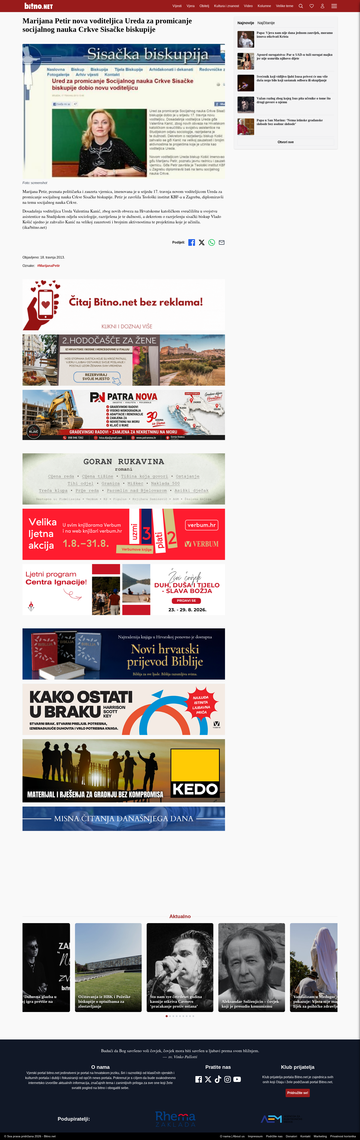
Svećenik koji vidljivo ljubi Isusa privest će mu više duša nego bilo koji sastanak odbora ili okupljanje (292, 78)
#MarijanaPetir (48, 265)
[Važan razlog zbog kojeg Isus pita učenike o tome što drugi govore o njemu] (246, 105)
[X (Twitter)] (208, 1079)
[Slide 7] (187, 1016)
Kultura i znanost (226, 6)
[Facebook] (198, 1079)
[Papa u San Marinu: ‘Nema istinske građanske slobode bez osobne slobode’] (246, 126)
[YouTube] (237, 1079)
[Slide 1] (167, 1016)
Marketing (320, 1136)
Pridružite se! (297, 1093)
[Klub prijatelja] (311, 6)
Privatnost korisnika (343, 1136)
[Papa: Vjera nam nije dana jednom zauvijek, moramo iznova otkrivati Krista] (246, 39)
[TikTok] (218, 1079)
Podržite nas (274, 1136)
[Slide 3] (173, 1016)
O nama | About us (232, 1136)
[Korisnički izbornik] (322, 6)
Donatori (291, 1136)
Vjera (191, 6)
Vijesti (177, 6)
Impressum (255, 1136)
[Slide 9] (193, 1016)
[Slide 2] (170, 1016)
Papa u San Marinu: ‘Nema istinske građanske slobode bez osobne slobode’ (290, 122)
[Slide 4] (177, 1016)
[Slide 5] (180, 1016)
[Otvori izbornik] (334, 6)
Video (248, 6)
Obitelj (204, 6)
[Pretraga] (301, 6)
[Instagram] (227, 1079)
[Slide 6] (183, 1016)
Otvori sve (286, 142)
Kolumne (264, 6)
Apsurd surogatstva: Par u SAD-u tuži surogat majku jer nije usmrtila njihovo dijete (294, 56)
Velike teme (284, 6)
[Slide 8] (190, 1016)
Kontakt (305, 1136)
